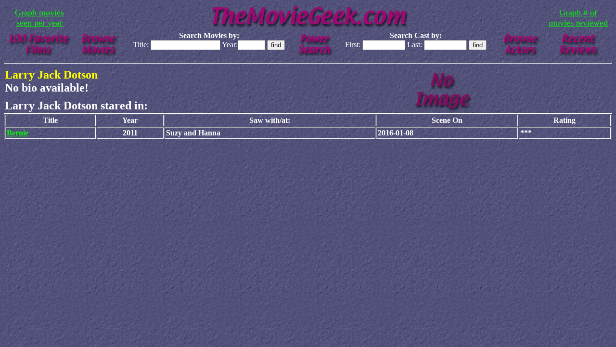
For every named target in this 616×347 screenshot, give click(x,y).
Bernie (17, 133)
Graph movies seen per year (39, 17)
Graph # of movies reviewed (578, 17)
